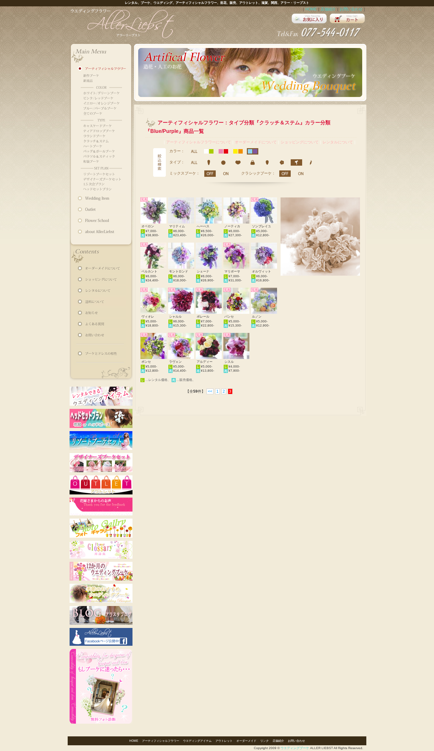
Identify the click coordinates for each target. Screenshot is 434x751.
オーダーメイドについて (256, 142)
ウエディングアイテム (197, 740)
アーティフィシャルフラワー (160, 740)
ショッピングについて (300, 142)
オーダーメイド (246, 740)
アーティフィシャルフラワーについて (198, 142)
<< (210, 391)
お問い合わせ (351, 9)
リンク (264, 740)
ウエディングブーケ (295, 748)
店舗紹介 (328, 9)
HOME (311, 9)
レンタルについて (337, 142)
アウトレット (224, 740)
